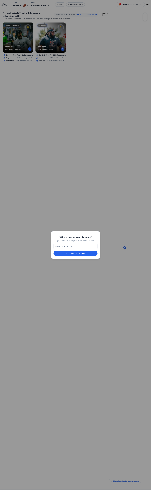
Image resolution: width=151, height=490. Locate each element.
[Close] (97, 234)
